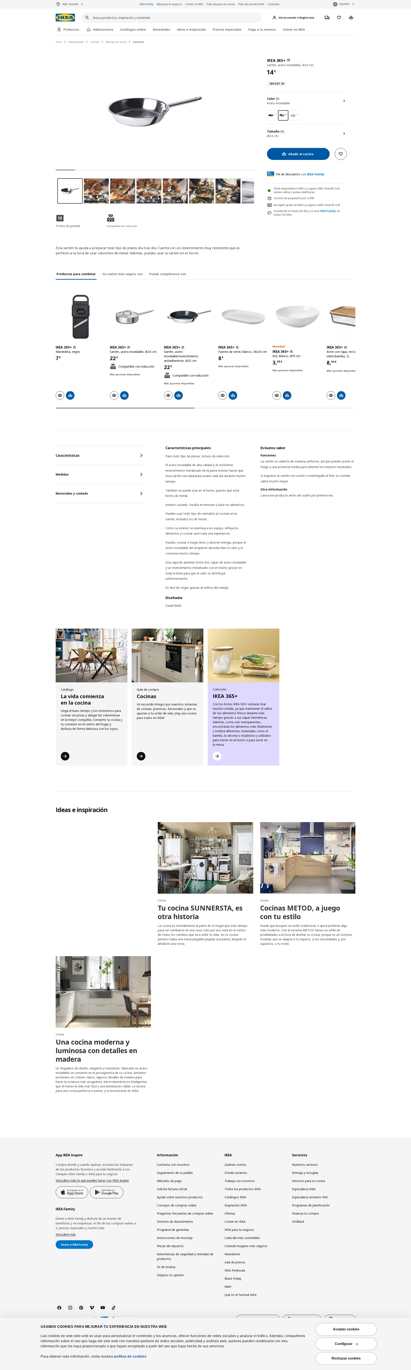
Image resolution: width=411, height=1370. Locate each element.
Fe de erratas (166, 1267)
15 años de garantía (68, 226)
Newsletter (232, 1254)
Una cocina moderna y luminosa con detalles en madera (96, 1050)
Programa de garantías (173, 1230)
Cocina (162, 900)
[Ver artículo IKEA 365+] (81, 317)
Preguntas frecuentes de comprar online (185, 1213)
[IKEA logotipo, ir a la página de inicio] (65, 18)
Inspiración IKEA (236, 1205)
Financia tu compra (305, 1213)
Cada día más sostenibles (242, 1238)
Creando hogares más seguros (246, 1246)
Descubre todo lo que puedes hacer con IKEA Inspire (92, 1180)
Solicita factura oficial (172, 1189)
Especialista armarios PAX (310, 1197)
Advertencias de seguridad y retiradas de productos (185, 1256)
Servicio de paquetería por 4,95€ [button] (294, 198)
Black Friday (233, 1278)
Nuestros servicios (305, 1165)
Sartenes (138, 41)
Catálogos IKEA (235, 1197)
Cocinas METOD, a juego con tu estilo (300, 912)
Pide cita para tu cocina (221, 4)
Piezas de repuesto (170, 1246)
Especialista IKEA (304, 1189)
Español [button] (344, 4)
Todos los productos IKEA (243, 1189)
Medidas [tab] (62, 474)
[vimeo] (91, 1307)
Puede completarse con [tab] (167, 274)
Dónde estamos (236, 1173)
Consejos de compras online (177, 1205)
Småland (298, 1221)
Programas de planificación (311, 1205)
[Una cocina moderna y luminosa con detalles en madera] (103, 992)
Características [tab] (67, 455)
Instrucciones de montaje (175, 1238)
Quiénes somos (235, 1165)
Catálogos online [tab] (133, 29)
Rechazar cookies (346, 1358)
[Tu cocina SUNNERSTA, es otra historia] (205, 858)
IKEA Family (146, 4)
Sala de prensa (235, 1262)
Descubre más (66, 1234)
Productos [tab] (71, 29)
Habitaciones (76, 41)
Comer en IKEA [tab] (294, 29)
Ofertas (230, 1213)
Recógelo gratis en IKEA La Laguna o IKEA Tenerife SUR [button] (307, 205)
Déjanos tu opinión (170, 1275)
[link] (272, 115)
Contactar (274, 4)
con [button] (300, 174)
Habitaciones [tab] (103, 29)
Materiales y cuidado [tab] (72, 493)
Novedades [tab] (161, 29)
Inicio (59, 41)
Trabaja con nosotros (240, 1181)
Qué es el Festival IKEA (240, 1295)
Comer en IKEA (194, 4)
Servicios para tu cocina (308, 1181)
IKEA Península (235, 1270)
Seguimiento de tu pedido (175, 1173)
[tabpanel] (260, 529)
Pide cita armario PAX (251, 4)
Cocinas (94, 41)
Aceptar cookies (346, 1329)
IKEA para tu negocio (169, 4)
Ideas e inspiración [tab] (191, 29)
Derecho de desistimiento (175, 1221)
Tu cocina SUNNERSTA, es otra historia (200, 912)
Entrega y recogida (305, 1173)
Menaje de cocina (116, 41)
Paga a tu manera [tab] (262, 29)
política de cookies (130, 1356)
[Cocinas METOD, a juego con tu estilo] (307, 858)
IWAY (228, 1287)
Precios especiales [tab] (227, 29)
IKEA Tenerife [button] (70, 4)
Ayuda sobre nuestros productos (180, 1197)
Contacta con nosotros (173, 1165)
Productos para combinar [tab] (76, 274)
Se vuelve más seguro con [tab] (123, 274)
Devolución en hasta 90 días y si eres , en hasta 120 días (307, 212)
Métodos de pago (169, 1181)
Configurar (343, 1344)
